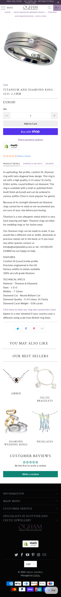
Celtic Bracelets (45, 382)
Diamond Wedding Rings (16, 426)
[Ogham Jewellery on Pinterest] (33, 555)
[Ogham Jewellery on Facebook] (22, 555)
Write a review (30, 474)
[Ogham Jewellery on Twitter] (16, 555)
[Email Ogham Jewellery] (44, 555)
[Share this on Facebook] (26, 328)
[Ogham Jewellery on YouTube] (27, 555)
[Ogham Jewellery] (30, 8)
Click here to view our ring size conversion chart (29, 309)
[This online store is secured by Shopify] (11, 148)
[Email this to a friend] (42, 328)
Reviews (50, 163)
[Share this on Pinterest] (34, 328)
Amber (16, 379)
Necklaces (45, 425)
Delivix (36, 575)
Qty (5, 109)
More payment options (30, 139)
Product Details (11, 163)
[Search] (49, 8)
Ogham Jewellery (34, 572)
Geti (5, 84)
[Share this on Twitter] (17, 328)
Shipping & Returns (32, 163)
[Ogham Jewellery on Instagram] (38, 555)
